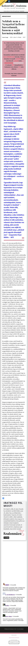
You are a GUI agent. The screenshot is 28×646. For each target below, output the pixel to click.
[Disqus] (14, 561)
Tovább (6, 537)
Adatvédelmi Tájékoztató (14, 637)
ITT (13, 65)
